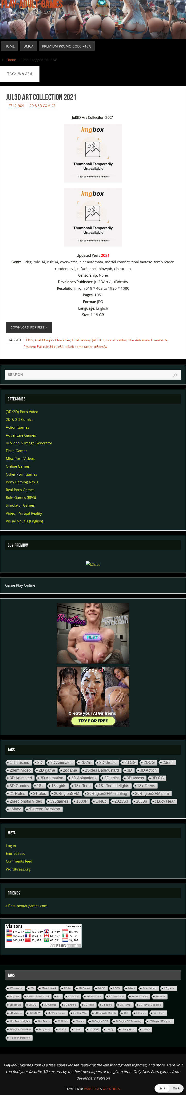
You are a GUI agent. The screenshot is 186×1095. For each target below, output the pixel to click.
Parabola (91, 1089)
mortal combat (116, 340)
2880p (141, 801)
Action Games (17, 427)
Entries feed (15, 853)
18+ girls (58, 786)
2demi (168, 762)
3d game (107, 1004)
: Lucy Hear (165, 801)
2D (39, 762)
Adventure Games (21, 435)
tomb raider (84, 346)
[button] (169, 1088)
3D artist (111, 778)
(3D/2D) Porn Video (22, 411)
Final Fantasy (81, 340)
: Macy (15, 809)
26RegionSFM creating (107, 793)
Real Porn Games (20, 489)
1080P (82, 801)
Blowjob (48, 340)
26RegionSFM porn (152, 793)
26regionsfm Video (26, 801)
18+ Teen (82, 785)
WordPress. (112, 1089)
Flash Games (16, 450)
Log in (11, 845)
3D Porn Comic (56, 1013)
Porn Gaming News (22, 482)
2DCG (149, 762)
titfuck (69, 346)
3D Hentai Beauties (150, 1004)
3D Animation (51, 778)
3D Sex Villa (80, 1013)
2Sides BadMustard (102, 770)
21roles (39, 793)
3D (129, 770)
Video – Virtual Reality (24, 513)
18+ (40, 785)
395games (59, 801)
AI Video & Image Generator (29, 442)
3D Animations (83, 778)
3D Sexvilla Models (105, 1013)
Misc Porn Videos (20, 458)
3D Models (16, 1013)
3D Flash (89, 1004)
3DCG (29, 340)
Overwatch (159, 340)
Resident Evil (32, 346)
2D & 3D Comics (42, 106)
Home (11, 59)
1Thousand (19, 762)
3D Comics (19, 786)
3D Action (148, 770)
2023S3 (121, 801)
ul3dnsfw (100, 346)
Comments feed (19, 861)
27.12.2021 (16, 106)
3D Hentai (125, 1004)
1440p (101, 801)
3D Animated (21, 778)
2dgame (70, 770)
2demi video (20, 770)
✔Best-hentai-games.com (26, 905)
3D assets (135, 778)
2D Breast (107, 762)
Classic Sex (62, 340)
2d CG (130, 762)
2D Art (86, 762)
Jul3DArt (98, 340)
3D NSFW (35, 1013)
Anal (37, 340)
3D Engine (70, 1004)
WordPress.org (18, 869)
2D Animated (61, 762)
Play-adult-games (32, 4)
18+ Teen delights (114, 786)
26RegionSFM (66, 793)
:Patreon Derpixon (44, 809)
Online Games (18, 466)
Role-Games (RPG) (21, 497)
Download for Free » (28, 327)
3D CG (158, 778)
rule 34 (48, 346)
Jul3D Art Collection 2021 (41, 97)
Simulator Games (20, 505)
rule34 (58, 346)
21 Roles (17, 793)
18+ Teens (146, 785)
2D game (47, 770)
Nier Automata (139, 340)
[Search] (174, 375)
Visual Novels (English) (24, 521)
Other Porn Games (21, 474)
